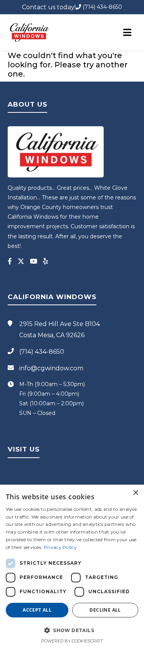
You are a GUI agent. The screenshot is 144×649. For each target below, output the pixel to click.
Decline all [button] (105, 610)
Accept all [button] (37, 610)
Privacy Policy (60, 547)
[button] (72, 630)
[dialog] (72, 567)
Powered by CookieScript (72, 641)
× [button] (135, 493)
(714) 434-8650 (101, 6)
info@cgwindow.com (51, 368)
